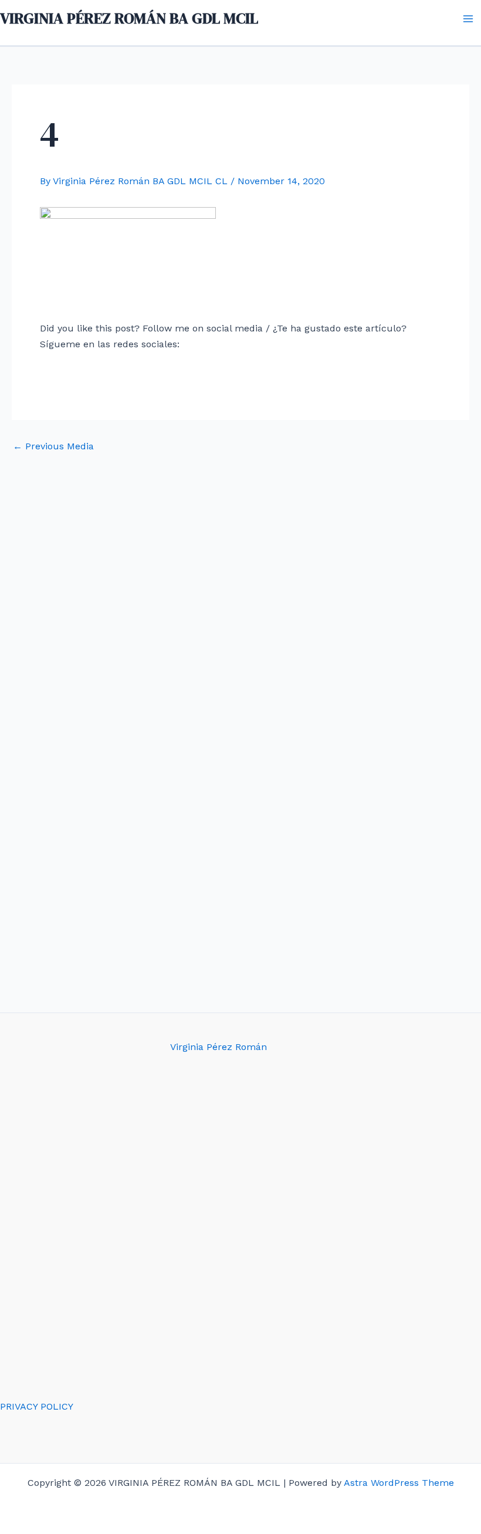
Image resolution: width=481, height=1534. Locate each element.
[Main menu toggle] (468, 19)
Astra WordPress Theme (399, 1482)
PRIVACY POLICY (36, 1406)
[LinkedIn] (300, 372)
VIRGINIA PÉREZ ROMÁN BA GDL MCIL (129, 18)
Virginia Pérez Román (218, 1046)
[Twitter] (221, 372)
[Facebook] (181, 372)
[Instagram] (260, 372)
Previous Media (53, 446)
